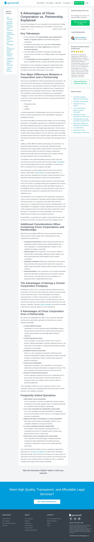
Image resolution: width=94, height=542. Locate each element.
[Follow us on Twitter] (75, 519)
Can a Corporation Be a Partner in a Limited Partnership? (79, 110)
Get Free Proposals (47, 501)
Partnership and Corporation (80, 101)
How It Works (41, 3)
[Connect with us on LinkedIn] (79, 518)
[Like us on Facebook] (71, 518)
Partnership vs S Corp (79, 130)
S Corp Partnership (78, 127)
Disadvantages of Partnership (81, 132)
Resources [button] (58, 3)
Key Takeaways (10, 18)
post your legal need (39, 451)
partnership (38, 172)
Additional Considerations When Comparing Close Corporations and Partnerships (11, 38)
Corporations (60, 162)
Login (86, 3)
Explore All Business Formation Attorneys (80, 82)
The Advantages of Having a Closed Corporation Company (10, 51)
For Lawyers (66, 3)
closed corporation (45, 304)
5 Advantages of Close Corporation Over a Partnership (10, 62)
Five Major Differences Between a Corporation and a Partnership (10, 26)
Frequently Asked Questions (9, 69)
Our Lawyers (50, 3)
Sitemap (4, 525)
